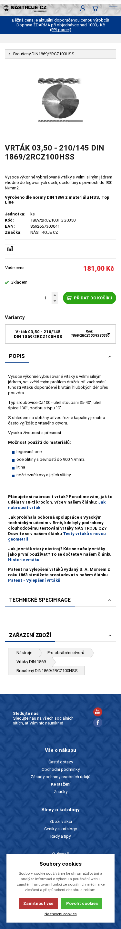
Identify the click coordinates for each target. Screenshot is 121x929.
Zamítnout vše (38, 903)
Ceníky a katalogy (60, 828)
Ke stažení (60, 784)
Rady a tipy (60, 836)
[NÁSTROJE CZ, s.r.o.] (23, 8)
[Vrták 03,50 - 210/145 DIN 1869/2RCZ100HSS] (60, 101)
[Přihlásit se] (83, 8)
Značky (60, 791)
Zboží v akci (60, 821)
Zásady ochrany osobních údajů (60, 776)
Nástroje (24, 652)
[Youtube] (97, 712)
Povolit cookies (82, 903)
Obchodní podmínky (61, 769)
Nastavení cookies (61, 914)
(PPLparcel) (60, 29)
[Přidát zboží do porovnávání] (10, 249)
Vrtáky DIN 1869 (31, 661)
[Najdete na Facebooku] (97, 723)
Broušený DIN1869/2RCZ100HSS (47, 670)
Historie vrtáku (23, 559)
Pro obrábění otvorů (65, 652)
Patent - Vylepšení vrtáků (34, 580)
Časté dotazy (60, 762)
